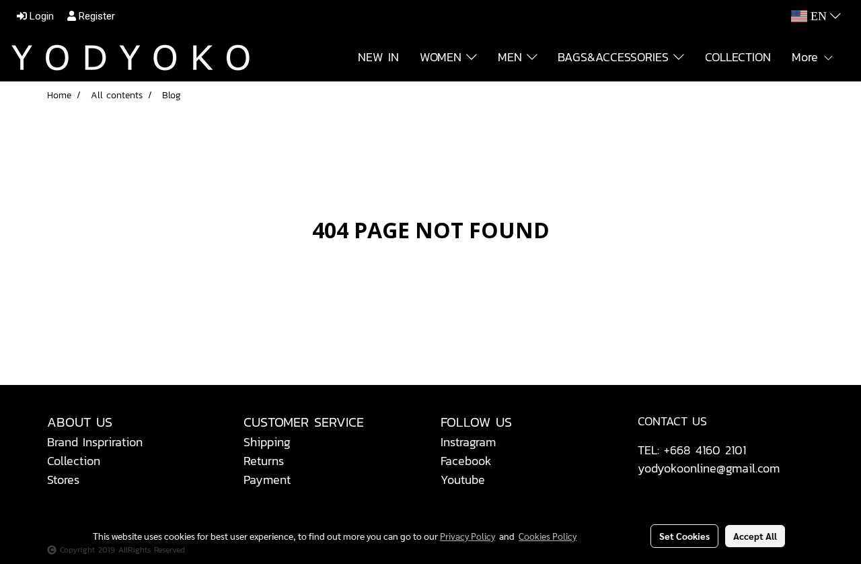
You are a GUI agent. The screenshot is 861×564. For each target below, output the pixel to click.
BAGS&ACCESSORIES (615, 57)
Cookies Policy (547, 536)
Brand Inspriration (95, 442)
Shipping (267, 442)
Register (95, 16)
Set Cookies (684, 536)
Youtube (463, 479)
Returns (264, 461)
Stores (63, 479)
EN (818, 16)
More (807, 57)
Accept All (755, 536)
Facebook (466, 461)
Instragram (468, 442)
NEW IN (378, 57)
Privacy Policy (467, 536)
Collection (73, 461)
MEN (512, 57)
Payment (267, 479)
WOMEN (443, 57)
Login (40, 16)
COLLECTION (738, 57)
